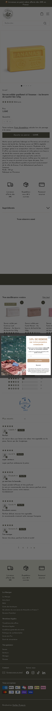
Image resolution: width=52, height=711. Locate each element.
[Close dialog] (49, 337)
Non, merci (38, 365)
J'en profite (38, 360)
